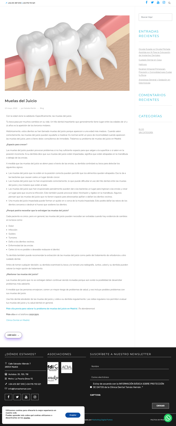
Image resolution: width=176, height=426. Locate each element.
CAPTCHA (95, 395)
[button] (168, 418)
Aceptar (72, 415)
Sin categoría (146, 132)
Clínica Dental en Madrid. (18, 320)
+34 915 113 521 (29, 3)
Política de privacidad (160, 420)
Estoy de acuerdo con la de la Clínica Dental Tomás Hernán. (128, 385)
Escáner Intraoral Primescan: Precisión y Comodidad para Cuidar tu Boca (155, 72)
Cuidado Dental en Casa (150, 60)
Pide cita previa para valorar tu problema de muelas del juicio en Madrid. (42, 308)
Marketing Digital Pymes (102, 420)
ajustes (27, 418)
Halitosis (143, 64)
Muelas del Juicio (21, 101)
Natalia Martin (30, 108)
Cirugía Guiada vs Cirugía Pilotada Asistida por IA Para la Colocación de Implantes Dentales (154, 52)
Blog (42, 108)
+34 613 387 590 (14, 3)
